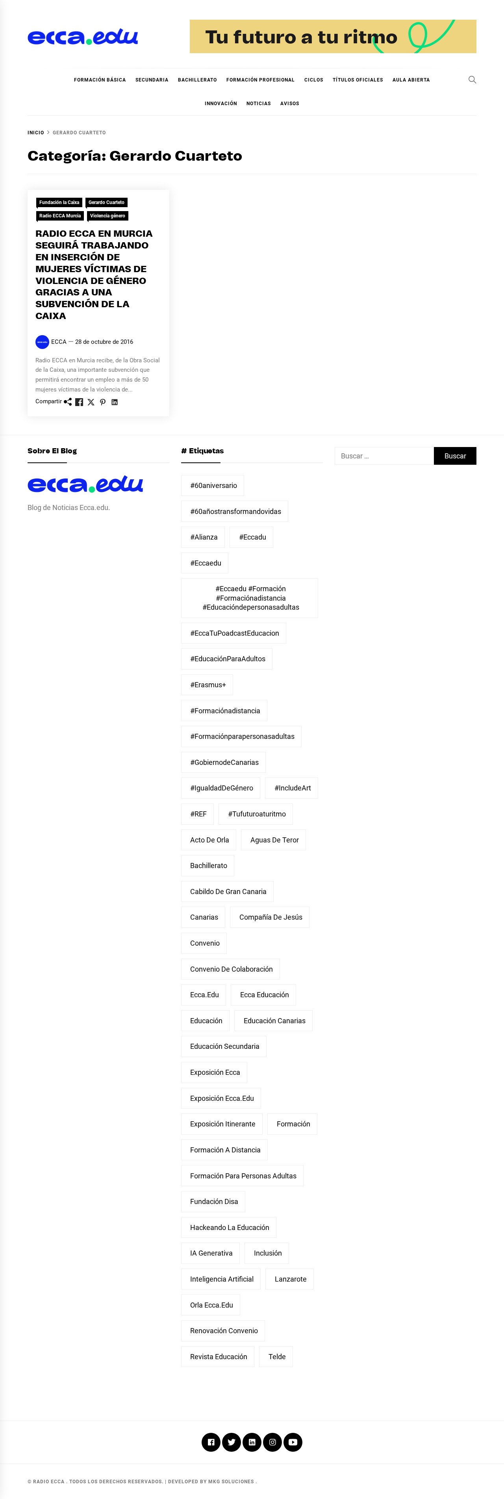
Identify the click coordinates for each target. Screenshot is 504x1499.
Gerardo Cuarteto (106, 202)
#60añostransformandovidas (235, 511)
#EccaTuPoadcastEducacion (234, 633)
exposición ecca (215, 1072)
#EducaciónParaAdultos (227, 659)
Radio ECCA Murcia (60, 216)
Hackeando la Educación (229, 1227)
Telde (277, 1356)
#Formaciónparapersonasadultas (242, 736)
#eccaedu (205, 563)
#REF (198, 814)
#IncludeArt (292, 788)
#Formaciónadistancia (225, 711)
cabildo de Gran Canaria (228, 891)
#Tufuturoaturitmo (257, 814)
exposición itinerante (223, 1124)
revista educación (218, 1356)
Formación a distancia (225, 1150)
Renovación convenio (224, 1330)
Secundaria (152, 80)
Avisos (289, 103)
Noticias (258, 103)
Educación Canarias (275, 1021)
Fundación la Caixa (59, 202)
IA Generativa (211, 1253)
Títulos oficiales (358, 80)
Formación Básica (100, 80)
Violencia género (107, 216)
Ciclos (313, 80)
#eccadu (252, 537)
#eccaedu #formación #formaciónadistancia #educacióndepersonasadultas (250, 597)
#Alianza (204, 537)
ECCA (59, 341)
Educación (206, 1021)
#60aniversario (213, 485)
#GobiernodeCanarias (224, 762)
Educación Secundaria (224, 1046)
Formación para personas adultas (243, 1176)
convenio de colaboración (231, 969)
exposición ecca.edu (222, 1098)
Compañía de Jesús (270, 917)
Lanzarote (291, 1279)
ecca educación (264, 995)
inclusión (268, 1253)
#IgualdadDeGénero (221, 788)
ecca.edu (204, 995)
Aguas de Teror (274, 840)
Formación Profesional (260, 80)
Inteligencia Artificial (222, 1279)
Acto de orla (209, 840)
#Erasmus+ (208, 685)
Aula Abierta (411, 80)
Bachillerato (197, 80)
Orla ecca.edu (211, 1305)
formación (293, 1124)
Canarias (204, 917)
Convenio (205, 943)
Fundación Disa (214, 1201)
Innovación (221, 103)
